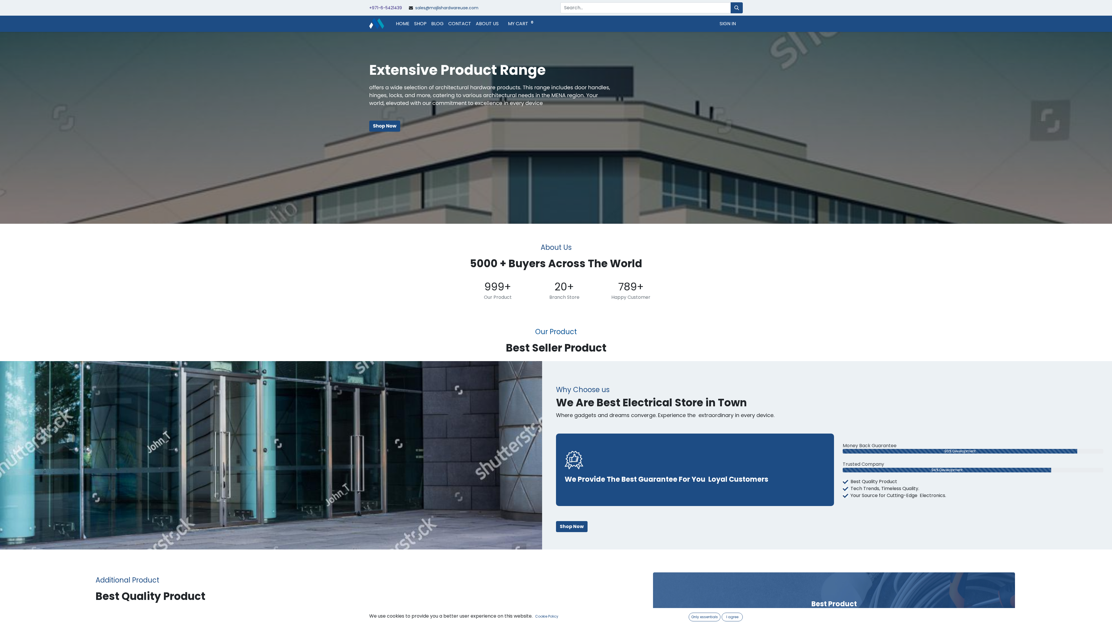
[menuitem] (403, 24)
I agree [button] (732, 616)
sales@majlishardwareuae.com (446, 8)
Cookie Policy (546, 616)
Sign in (728, 23)
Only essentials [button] (704, 616)
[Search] (737, 7)
